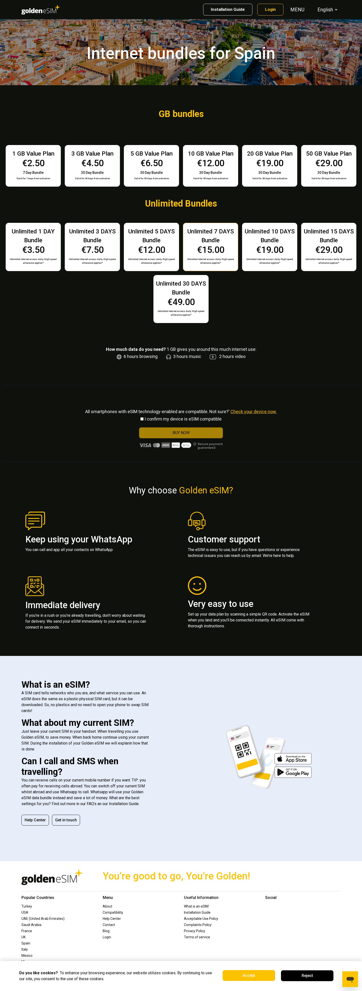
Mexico (27, 956)
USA (24, 912)
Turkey (26, 906)
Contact (109, 925)
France (26, 931)
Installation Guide (228, 9)
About (107, 906)
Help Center (35, 820)
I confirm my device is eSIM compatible (183, 419)
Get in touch (66, 820)
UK (23, 937)
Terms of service (197, 937)
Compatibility (113, 912)
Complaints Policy (198, 925)
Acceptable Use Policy (201, 919)
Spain (25, 943)
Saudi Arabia (31, 925)
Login (270, 9)
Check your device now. (253, 411)
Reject (307, 975)
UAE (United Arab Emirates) (43, 919)
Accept (249, 975)
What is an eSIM (196, 906)
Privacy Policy (194, 931)
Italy (24, 949)
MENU (298, 10)
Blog (106, 931)
